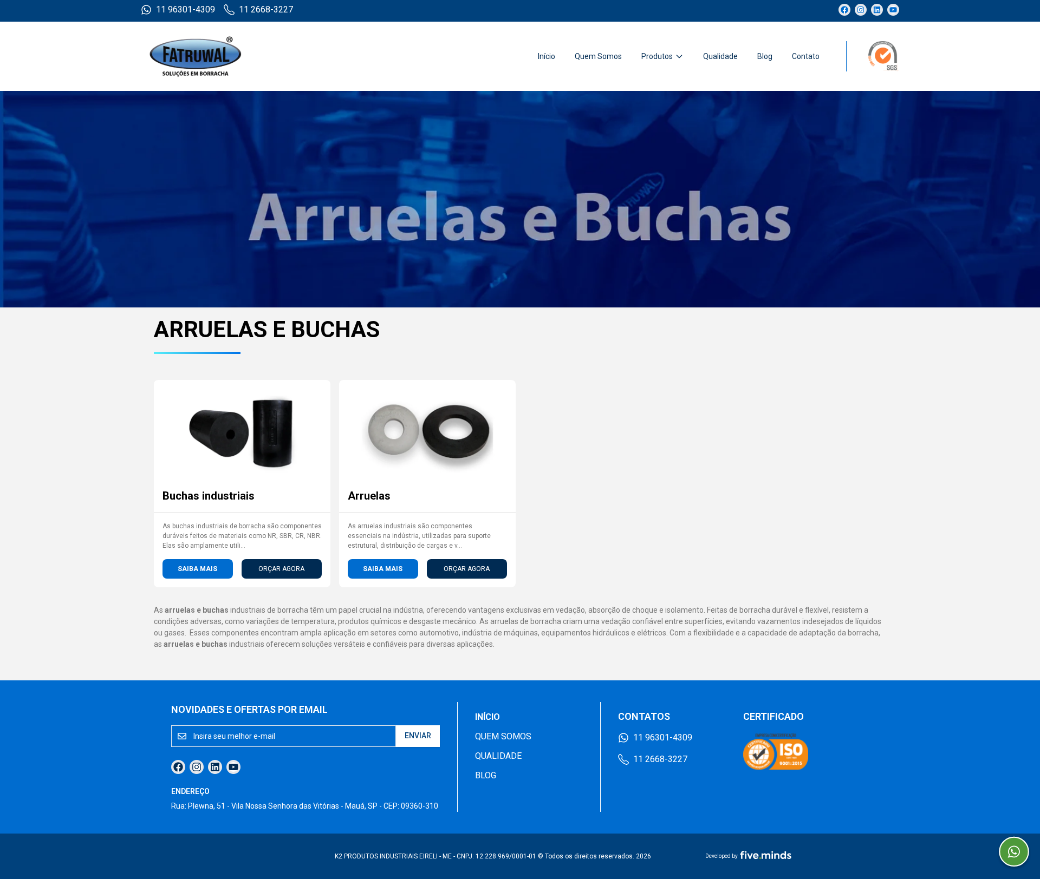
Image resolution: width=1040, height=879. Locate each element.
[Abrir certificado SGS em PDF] (872, 56)
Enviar (418, 735)
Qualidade (720, 56)
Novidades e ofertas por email (249, 709)
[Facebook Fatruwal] (844, 10)
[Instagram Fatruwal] (860, 10)
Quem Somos (598, 56)
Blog (764, 56)
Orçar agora (281, 569)
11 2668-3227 (266, 9)
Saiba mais (197, 569)
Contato (806, 56)
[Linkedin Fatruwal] (877, 10)
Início (546, 56)
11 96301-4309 (185, 9)
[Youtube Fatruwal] (893, 10)
